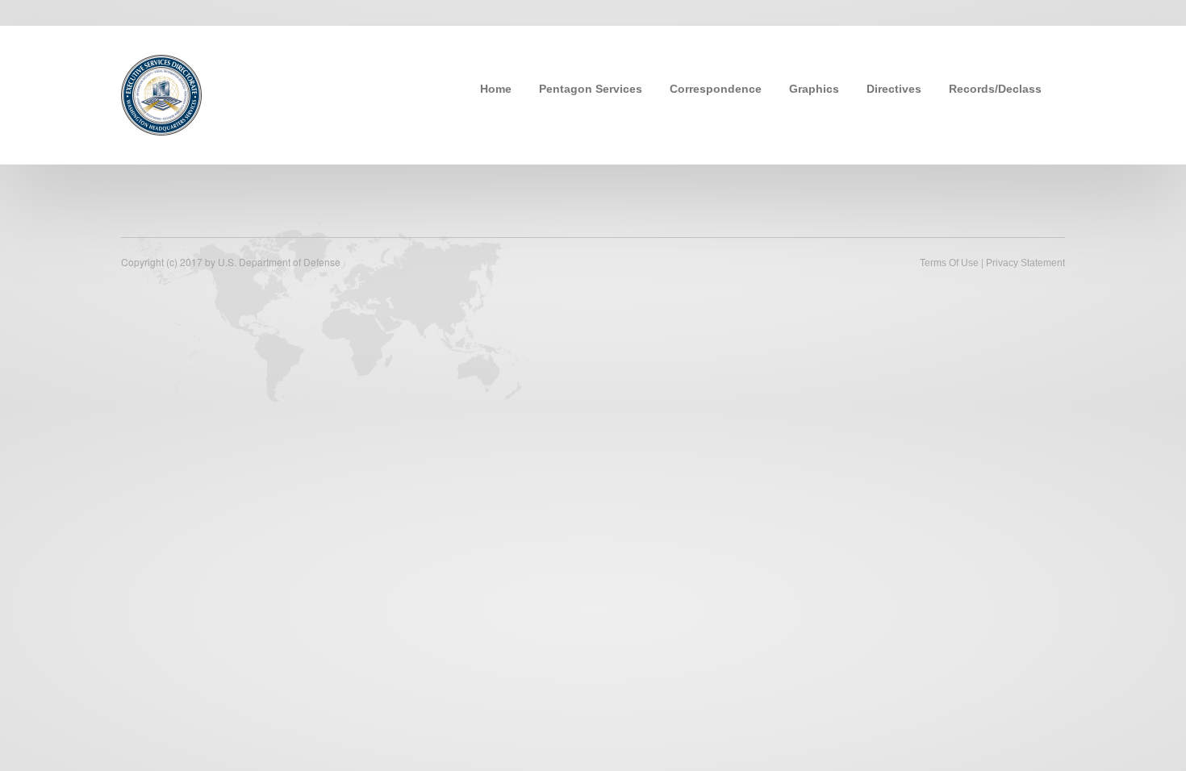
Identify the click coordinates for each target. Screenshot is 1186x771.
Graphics (814, 88)
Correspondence (716, 88)
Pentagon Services (590, 88)
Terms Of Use (949, 263)
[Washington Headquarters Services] (161, 93)
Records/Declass (995, 88)
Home (496, 88)
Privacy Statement (1025, 263)
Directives (894, 88)
